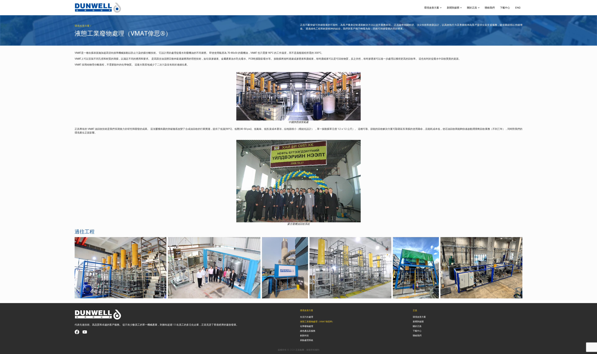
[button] (120, 267)
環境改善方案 (419, 316)
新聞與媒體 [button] (453, 7)
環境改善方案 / (83, 25)
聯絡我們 (490, 7)
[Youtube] (84, 332)
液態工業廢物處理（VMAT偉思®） (317, 321)
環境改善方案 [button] (431, 7)
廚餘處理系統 (306, 340)
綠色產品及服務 (307, 330)
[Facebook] (77, 332)
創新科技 (304, 335)
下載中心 (505, 7)
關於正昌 (417, 326)
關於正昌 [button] (472, 7)
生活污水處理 (306, 316)
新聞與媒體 (418, 321)
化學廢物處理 (306, 326)
